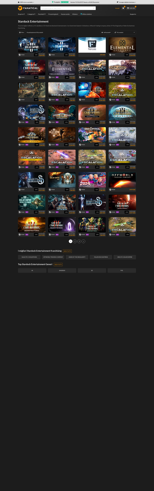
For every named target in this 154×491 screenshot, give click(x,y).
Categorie (31, 14)
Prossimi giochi (53, 14)
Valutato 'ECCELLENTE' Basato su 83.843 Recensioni (84, 2)
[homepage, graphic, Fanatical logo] (28, 8)
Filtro (22, 32)
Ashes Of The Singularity (114, 26)
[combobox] (76, 8)
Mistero (75, 14)
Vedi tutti (67, 251)
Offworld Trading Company (98, 26)
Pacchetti (41, 14)
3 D (44, 26)
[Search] (94, 8)
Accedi (117, 8)
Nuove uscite (65, 14)
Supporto (133, 14)
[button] (26, 2)
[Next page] (83, 241)
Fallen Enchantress (129, 26)
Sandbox (39, 26)
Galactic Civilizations (82, 26)
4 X (35, 26)
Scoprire (20, 14)
